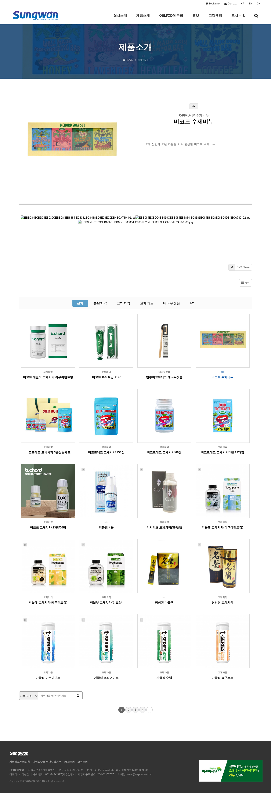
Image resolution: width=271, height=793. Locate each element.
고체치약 (123, 303)
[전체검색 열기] (256, 15)
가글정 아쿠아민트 (48, 677)
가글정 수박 (164, 677)
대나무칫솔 (171, 303)
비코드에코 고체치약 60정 (164, 452)
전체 (80, 303)
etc (192, 303)
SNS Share (243, 267)
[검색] (78, 696)
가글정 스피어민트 (106, 677)
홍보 (195, 15)
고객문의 (82, 761)
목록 (247, 282)
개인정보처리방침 (20, 761)
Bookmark (214, 3)
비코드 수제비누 (222, 377)
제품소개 (143, 15)
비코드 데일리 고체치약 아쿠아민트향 (48, 377)
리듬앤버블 (106, 527)
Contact (231, 3)
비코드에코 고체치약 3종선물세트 (48, 452)
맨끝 (149, 710)
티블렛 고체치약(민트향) (106, 602)
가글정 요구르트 (222, 677)
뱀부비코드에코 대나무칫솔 (164, 377)
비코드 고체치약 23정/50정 (48, 527)
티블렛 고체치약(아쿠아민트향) (222, 527)
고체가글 (146, 303)
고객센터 (215, 15)
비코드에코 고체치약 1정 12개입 (222, 452)
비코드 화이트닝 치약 (106, 377)
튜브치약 (100, 303)
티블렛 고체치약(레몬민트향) (48, 602)
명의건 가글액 (164, 602)
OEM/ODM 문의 (171, 15)
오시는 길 (238, 15)
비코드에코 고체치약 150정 (106, 452)
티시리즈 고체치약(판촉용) (164, 527)
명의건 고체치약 (222, 602)
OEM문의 (69, 761)
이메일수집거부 (47, 761)
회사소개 (120, 15)
